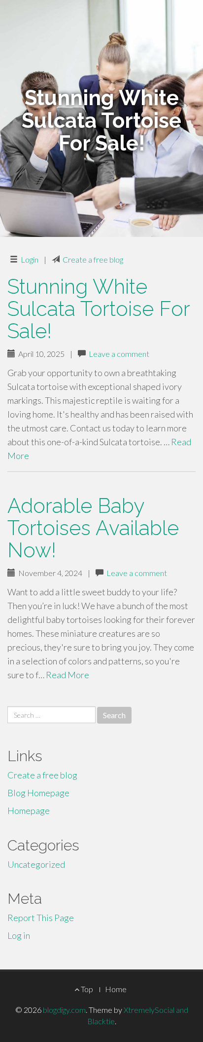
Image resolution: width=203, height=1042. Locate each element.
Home (116, 989)
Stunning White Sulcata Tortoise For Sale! (98, 308)
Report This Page (40, 917)
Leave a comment (119, 353)
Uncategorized (36, 864)
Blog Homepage (38, 792)
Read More (67, 674)
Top (86, 989)
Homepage (28, 810)
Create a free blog (93, 259)
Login (29, 259)
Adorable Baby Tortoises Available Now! (93, 528)
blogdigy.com (64, 1009)
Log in (18, 935)
